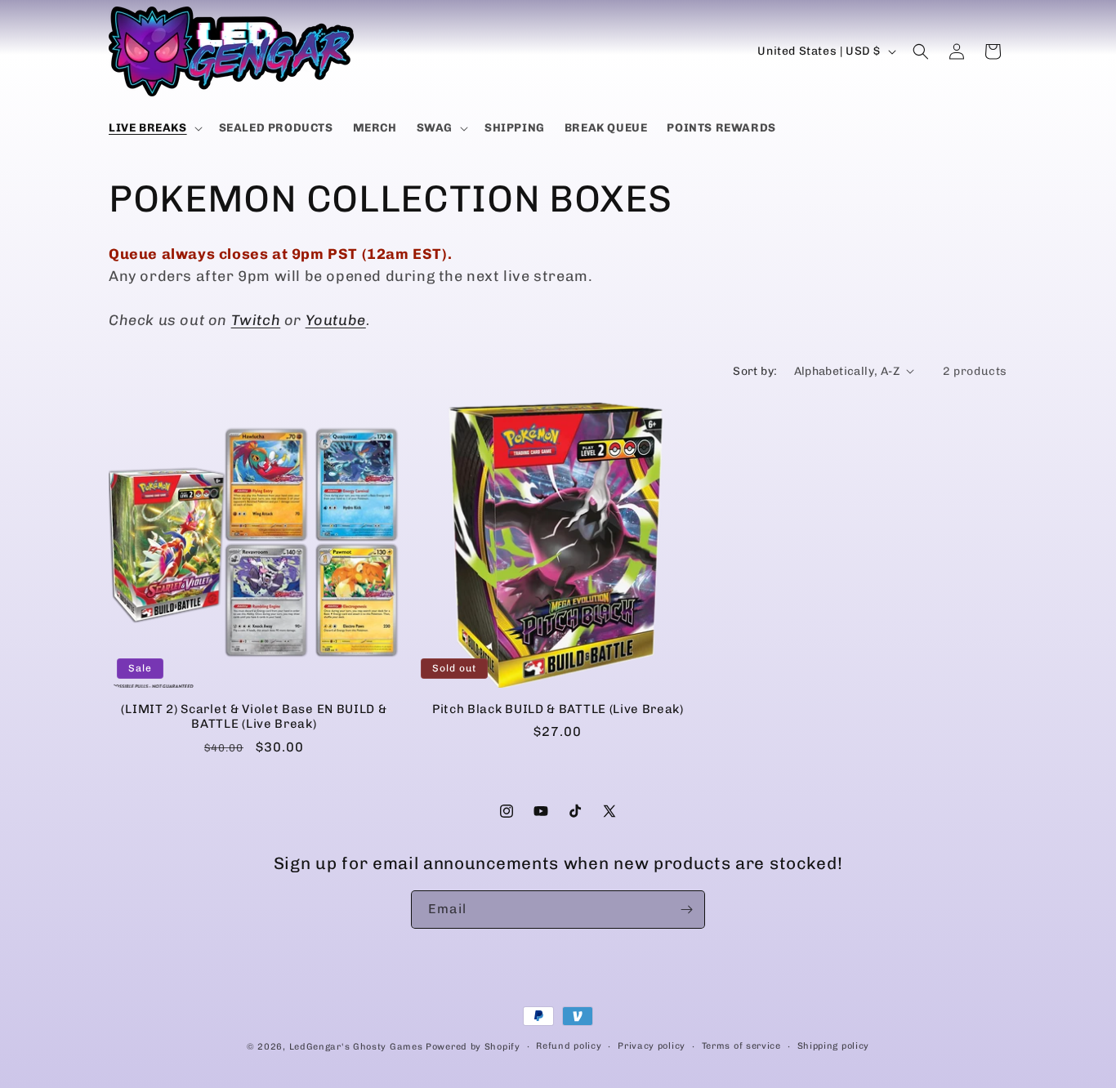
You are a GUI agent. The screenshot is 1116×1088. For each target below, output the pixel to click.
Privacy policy (651, 1046)
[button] (154, 128)
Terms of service (741, 1046)
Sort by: (755, 371)
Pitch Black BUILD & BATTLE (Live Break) (558, 709)
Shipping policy (833, 1046)
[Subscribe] (686, 909)
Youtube (336, 320)
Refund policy (568, 1046)
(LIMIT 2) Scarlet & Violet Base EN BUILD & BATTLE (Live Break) (253, 717)
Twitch (256, 320)
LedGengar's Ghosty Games (356, 1046)
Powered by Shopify (473, 1046)
